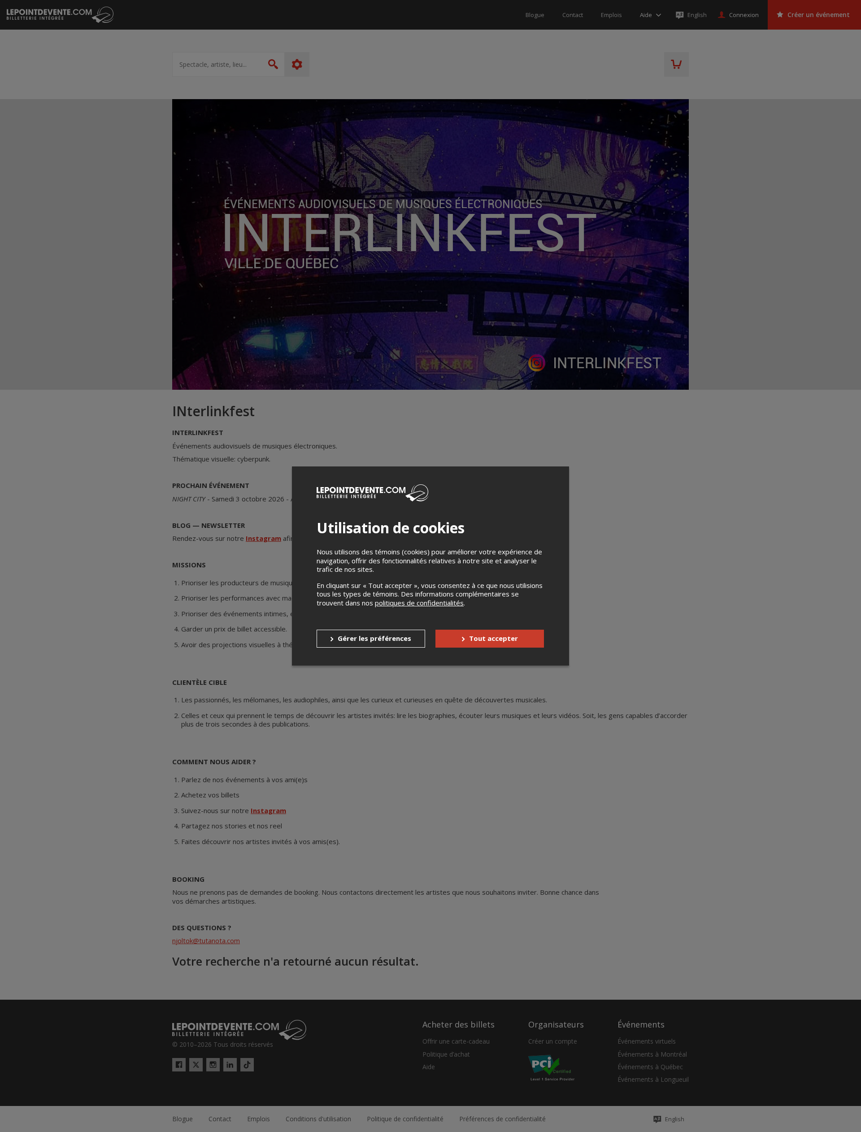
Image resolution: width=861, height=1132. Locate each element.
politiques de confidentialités (419, 602)
